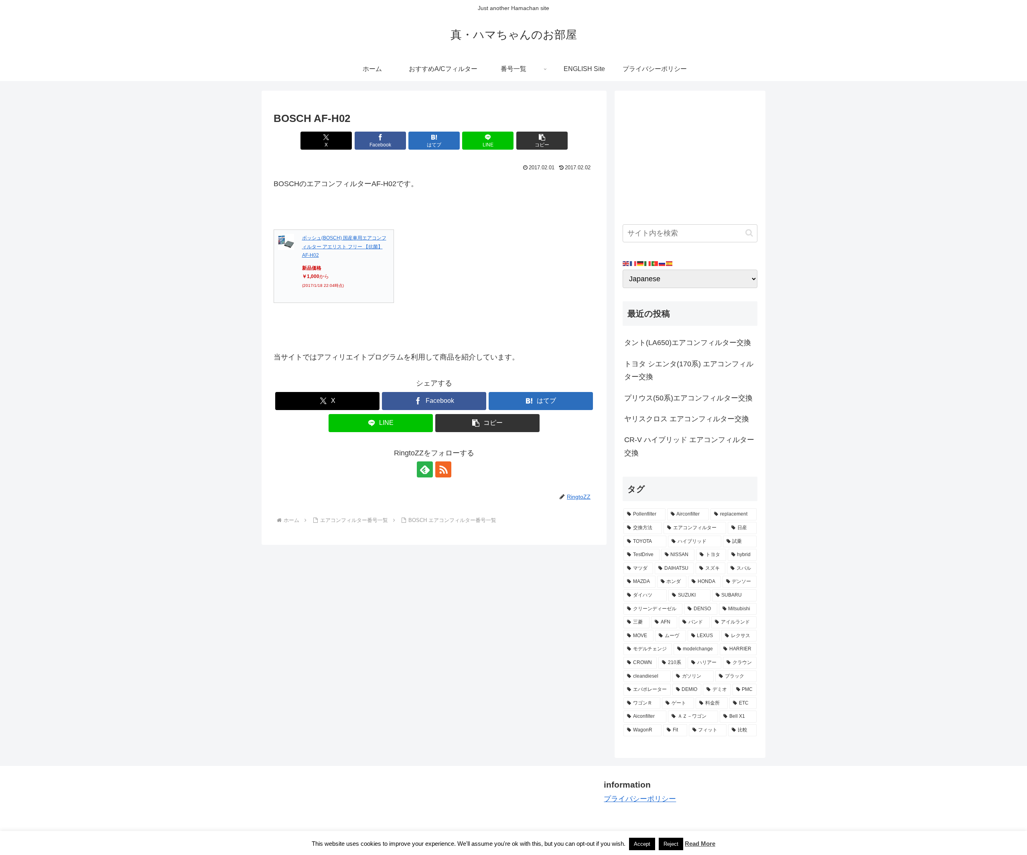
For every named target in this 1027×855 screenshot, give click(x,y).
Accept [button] (642, 844)
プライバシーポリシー (640, 799)
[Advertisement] (690, 155)
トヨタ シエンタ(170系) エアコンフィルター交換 (688, 370)
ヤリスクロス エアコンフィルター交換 (686, 419)
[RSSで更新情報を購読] (443, 469)
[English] (626, 263)
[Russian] (662, 263)
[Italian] (648, 263)
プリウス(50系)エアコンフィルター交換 (688, 398)
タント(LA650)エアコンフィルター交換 (687, 343)
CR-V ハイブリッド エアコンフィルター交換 (689, 446)
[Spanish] (669, 263)
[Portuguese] (655, 263)
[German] (640, 263)
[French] (633, 263)
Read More (700, 843)
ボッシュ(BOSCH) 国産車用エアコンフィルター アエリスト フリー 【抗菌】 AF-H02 (344, 246)
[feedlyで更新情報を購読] (425, 469)
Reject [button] (671, 844)
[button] (542, 141)
